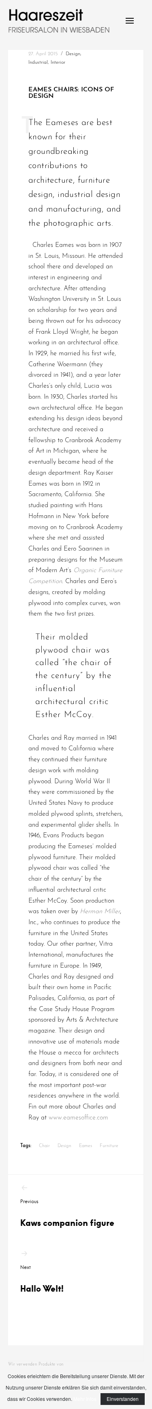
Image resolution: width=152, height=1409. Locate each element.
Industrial (38, 62)
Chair (44, 1145)
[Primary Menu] (130, 21)
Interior (58, 62)
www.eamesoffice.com (78, 1118)
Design (73, 54)
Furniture (109, 1145)
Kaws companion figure (67, 1213)
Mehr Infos (84, 1398)
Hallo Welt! (42, 1279)
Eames (85, 1145)
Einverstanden (123, 1398)
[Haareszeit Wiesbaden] (58, 21)
